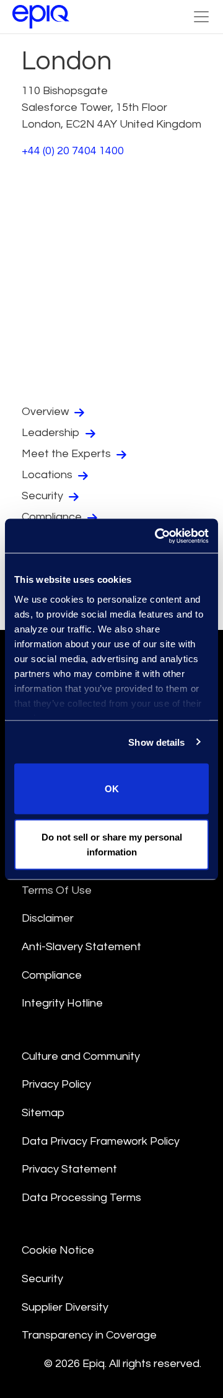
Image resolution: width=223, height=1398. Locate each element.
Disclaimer (48, 918)
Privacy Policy (56, 1084)
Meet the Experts (67, 454)
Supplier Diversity (65, 1307)
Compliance (53, 517)
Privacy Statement (69, 1169)
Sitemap (43, 1113)
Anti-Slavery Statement (81, 947)
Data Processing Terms (81, 1198)
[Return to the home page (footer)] (40, 16)
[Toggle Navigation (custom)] (201, 16)
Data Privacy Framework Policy (101, 1141)
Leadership (52, 433)
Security (44, 496)
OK (112, 789)
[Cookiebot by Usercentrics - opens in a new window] (157, 536)
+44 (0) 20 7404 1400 (73, 151)
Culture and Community (81, 1056)
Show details (156, 741)
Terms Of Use (57, 890)
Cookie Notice (58, 1250)
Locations (48, 475)
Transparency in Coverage (89, 1335)
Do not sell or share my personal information (112, 844)
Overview (46, 411)
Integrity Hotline (62, 1003)
